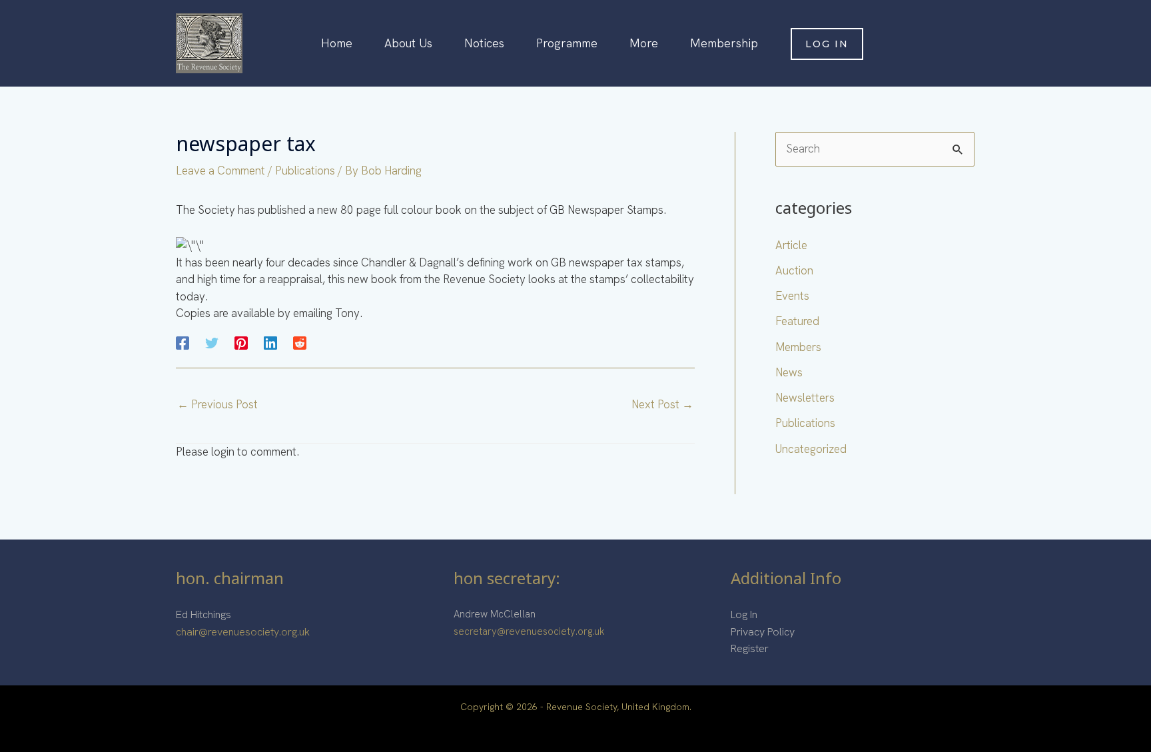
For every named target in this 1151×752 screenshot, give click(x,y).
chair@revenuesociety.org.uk (243, 632)
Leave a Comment (220, 170)
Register (750, 648)
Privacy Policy (763, 632)
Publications (305, 170)
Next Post (662, 404)
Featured (797, 321)
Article (791, 245)
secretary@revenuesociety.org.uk (529, 631)
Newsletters (805, 397)
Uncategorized (811, 449)
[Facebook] (182, 342)
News (789, 372)
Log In (744, 614)
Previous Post (217, 404)
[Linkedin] (270, 342)
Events (792, 295)
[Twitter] (211, 342)
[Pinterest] (241, 342)
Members (798, 347)
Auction (794, 270)
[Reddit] (299, 342)
